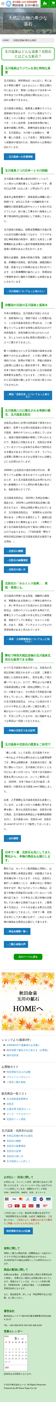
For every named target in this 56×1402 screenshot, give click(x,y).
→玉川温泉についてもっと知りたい (25, 291)
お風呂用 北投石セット (19, 1109)
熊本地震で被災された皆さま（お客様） (28, 1050)
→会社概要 (12, 838)
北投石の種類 (14, 1141)
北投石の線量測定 (16, 1146)
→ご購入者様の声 (16, 944)
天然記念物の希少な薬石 (20, 1135)
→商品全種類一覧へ (17, 931)
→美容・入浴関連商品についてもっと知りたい (28, 640)
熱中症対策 (13, 1055)
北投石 (10, 1104)
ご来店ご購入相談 (16, 1082)
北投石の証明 (14, 1151)
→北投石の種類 (14, 551)
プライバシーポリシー (18, 1077)
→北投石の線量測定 (17, 560)
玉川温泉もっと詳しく (18, 1161)
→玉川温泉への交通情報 (19, 156)
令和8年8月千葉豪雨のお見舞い (23, 1045)
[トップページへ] (28, 1001)
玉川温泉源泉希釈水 (17, 1099)
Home (6, 40)
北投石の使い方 (15, 1156)
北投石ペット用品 (16, 1119)
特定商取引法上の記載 (18, 1072)
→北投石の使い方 (16, 569)
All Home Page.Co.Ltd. (26, 1388)
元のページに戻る (28, 956)
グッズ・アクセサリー (18, 1114)
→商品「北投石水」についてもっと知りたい (28, 395)
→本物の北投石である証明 (20, 730)
